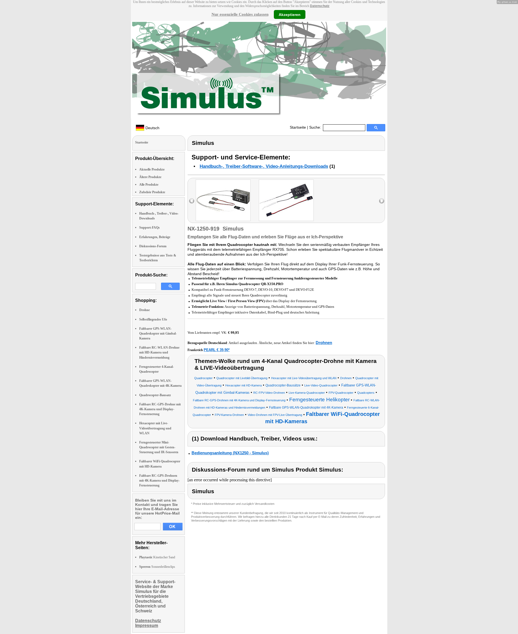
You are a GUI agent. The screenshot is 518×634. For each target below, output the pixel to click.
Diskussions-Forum (152, 246)
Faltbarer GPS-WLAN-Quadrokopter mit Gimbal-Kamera (158, 333)
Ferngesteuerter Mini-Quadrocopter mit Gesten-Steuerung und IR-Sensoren (158, 447)
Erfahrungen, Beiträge (154, 237)
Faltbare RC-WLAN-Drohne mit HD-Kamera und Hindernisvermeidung (159, 352)
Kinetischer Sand (157, 557)
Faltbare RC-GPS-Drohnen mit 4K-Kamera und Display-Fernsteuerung (159, 480)
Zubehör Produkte (152, 192)
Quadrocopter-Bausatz (155, 395)
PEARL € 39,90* (217, 350)
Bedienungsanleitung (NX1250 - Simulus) (230, 453)
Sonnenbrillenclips (157, 567)
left (191, 200)
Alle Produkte (148, 184)
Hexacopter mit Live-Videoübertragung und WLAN (155, 428)
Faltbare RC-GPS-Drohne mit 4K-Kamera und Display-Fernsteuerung (160, 409)
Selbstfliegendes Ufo (153, 319)
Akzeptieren (290, 14)
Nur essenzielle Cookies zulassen (240, 14)
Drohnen (324, 342)
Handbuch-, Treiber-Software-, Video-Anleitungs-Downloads (264, 166)
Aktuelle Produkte (152, 169)
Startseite (298, 127)
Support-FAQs (149, 227)
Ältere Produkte (150, 177)
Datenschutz (319, 6)
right (381, 200)
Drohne (144, 310)
